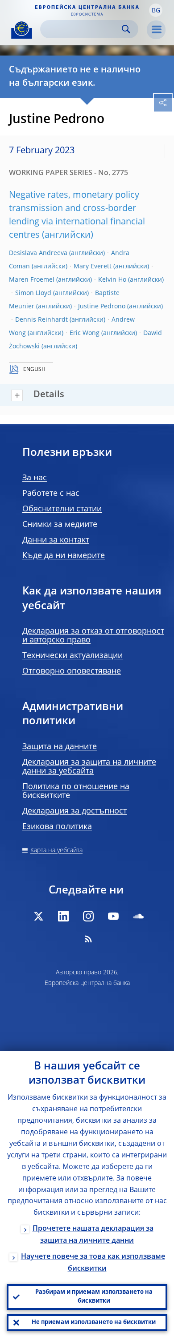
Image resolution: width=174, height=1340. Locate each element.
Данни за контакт (55, 540)
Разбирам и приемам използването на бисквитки (94, 1296)
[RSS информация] (88, 938)
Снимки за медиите (59, 525)
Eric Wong (84, 333)
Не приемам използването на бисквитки (94, 1322)
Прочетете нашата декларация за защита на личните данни (93, 1234)
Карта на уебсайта (56, 850)
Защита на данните (59, 747)
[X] (38, 916)
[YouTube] (113, 916)
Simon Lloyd (33, 293)
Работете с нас (50, 494)
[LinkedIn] (63, 916)
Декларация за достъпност (74, 811)
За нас (34, 478)
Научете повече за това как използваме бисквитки (93, 1262)
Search (126, 29)
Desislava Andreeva (38, 253)
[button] (155, 10)
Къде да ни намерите (63, 556)
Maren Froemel (31, 280)
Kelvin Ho (112, 280)
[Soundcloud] (138, 916)
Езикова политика (57, 827)
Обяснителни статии (62, 509)
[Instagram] (88, 916)
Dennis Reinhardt (41, 320)
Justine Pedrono (101, 306)
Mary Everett (93, 266)
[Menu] (156, 29)
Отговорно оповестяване (71, 671)
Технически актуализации (72, 656)
